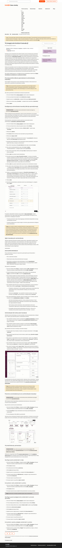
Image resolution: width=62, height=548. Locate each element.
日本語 (22, 14)
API (17, 273)
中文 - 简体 (22, 29)
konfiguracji (14, 529)
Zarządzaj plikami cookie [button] (51, 545)
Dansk (22, 24)
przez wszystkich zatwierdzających (11, 250)
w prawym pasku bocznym (23, 454)
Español (22, 12)
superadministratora (14, 111)
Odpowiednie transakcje (16, 56)
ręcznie (8, 273)
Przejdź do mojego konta (25, 32)
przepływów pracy (27, 273)
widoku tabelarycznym (27, 279)
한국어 (22, 26)
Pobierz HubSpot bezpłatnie (51, 1)
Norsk (22, 25)
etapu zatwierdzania (28, 213)
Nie (12, 533)
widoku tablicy (33, 278)
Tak (7, 533)
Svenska (22, 20)
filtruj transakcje (33, 323)
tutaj (38, 40)
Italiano (22, 19)
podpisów (20, 48)
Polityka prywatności (42, 545)
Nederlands (23, 18)
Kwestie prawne (34, 545)
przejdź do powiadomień (30, 318)
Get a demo (42, 1)
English (22, 30)
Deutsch (22, 13)
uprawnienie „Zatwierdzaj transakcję (18, 121)
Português (22, 15)
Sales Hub (9, 50)
